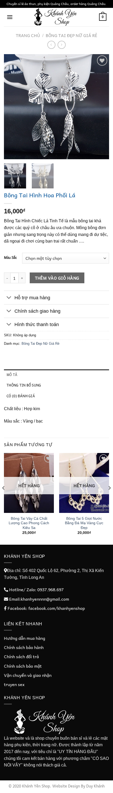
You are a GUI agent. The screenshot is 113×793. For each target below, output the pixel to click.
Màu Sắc (10, 257)
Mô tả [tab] (12, 374)
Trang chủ (28, 35)
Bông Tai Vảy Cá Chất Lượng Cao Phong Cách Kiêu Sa (29, 523)
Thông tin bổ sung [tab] (24, 385)
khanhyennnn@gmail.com (45, 598)
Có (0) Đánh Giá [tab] (21, 396)
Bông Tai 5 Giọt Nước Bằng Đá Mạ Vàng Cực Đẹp (84, 523)
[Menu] (10, 17)
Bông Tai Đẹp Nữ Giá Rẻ (71, 35)
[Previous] (12, 106)
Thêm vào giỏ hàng (57, 278)
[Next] (100, 106)
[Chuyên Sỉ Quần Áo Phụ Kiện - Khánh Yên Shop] (56, 17)
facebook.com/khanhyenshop (56, 608)
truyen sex (14, 684)
